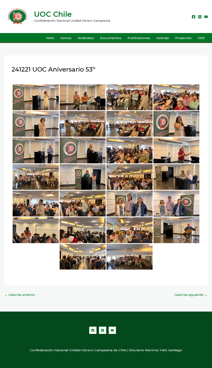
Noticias (162, 38)
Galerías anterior (20, 295)
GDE (201, 38)
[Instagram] (200, 17)
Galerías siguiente (191, 295)
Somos (65, 38)
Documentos (110, 38)
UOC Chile (53, 14)
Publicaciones (139, 38)
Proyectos (183, 38)
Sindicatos (86, 38)
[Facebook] (193, 17)
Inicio (50, 38)
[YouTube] (206, 17)
